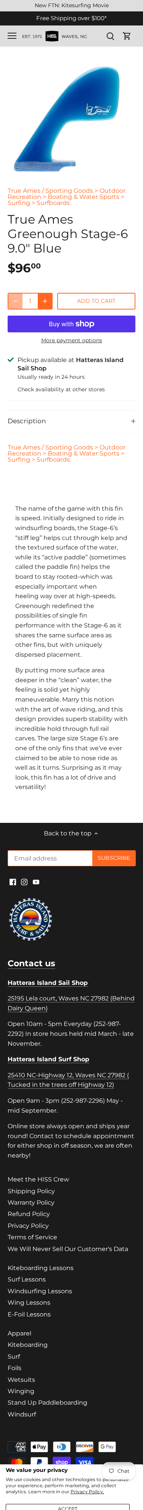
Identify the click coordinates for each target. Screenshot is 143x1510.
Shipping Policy (31, 1191)
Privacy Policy (28, 1225)
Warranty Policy (31, 1202)
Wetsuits (21, 1379)
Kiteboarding (28, 1344)
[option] (71, 119)
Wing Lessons (29, 1302)
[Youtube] (36, 882)
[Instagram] (24, 882)
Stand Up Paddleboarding (47, 1402)
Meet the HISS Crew (38, 1179)
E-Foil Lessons (29, 1314)
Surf (14, 1356)
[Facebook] (13, 882)
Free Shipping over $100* (71, 18)
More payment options (71, 340)
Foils (14, 1368)
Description (27, 421)
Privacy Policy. (87, 1491)
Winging (21, 1391)
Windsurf (22, 1414)
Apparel (19, 1333)
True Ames (24, 190)
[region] (71, 5)
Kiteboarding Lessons (41, 1268)
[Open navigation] (12, 36)
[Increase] (45, 301)
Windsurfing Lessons (40, 1291)
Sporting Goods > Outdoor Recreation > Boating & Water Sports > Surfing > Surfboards (66, 196)
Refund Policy (29, 1214)
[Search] (110, 35)
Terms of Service (32, 1237)
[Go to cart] (127, 35)
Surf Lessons (27, 1279)
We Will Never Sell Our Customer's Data (68, 1249)
